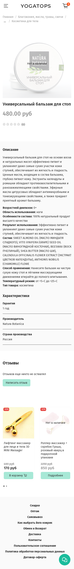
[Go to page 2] (6, 486)
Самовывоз (35, 517)
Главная (8, 17)
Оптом (35, 511)
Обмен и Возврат (35, 528)
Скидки (35, 505)
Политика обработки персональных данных (35, 551)
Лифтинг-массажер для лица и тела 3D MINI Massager (17, 446)
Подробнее (55, 475)
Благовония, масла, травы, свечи (40, 17)
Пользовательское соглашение (35, 545)
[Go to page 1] (3, 486)
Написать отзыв (16, 382)
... (5, 21)
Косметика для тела (25, 21)
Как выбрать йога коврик (35, 522)
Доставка (35, 534)
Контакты (34, 540)
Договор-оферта (35, 557)
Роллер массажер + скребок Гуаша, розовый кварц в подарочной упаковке (54, 450)
